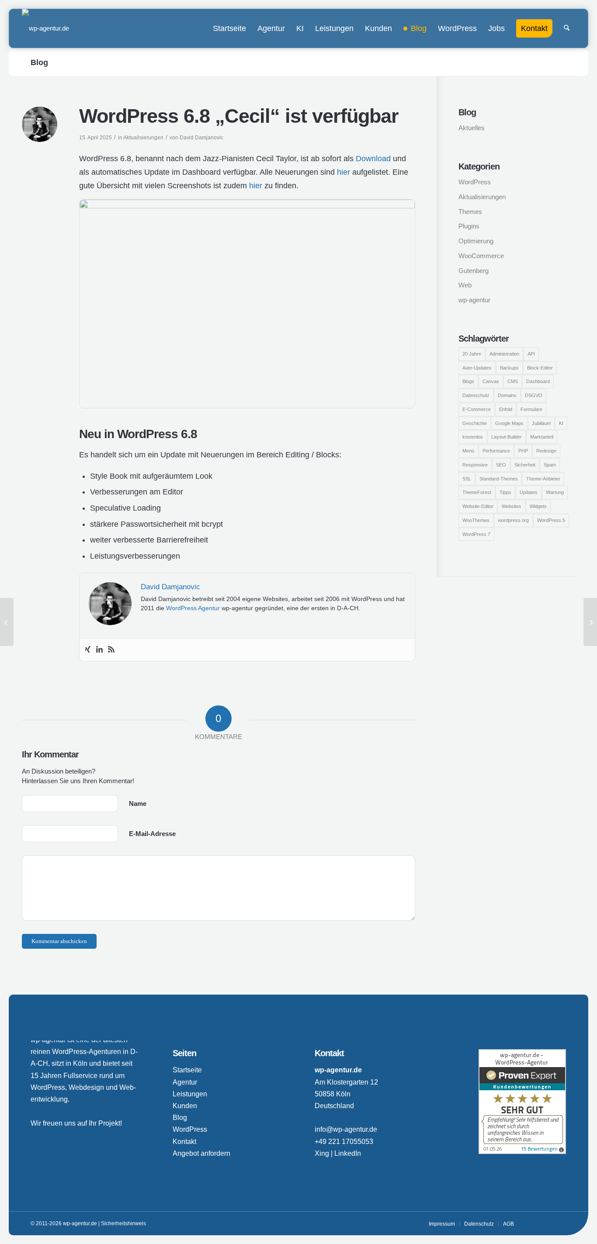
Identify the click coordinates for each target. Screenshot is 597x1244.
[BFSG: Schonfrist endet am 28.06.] (7, 622)
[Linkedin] (99, 650)
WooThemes (475, 520)
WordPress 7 (476, 534)
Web (465, 285)
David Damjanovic (201, 138)
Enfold (505, 409)
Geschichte (474, 423)
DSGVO (533, 395)
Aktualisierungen (143, 138)
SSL (466, 478)
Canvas (490, 381)
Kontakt (184, 1141)
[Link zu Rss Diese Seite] (559, 1223)
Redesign (546, 450)
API (531, 353)
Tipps (505, 492)
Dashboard (538, 381)
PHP (523, 450)
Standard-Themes (498, 478)
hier (343, 172)
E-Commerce (476, 409)
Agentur (185, 1082)
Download (373, 158)
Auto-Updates (477, 367)
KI (561, 423)
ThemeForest (476, 492)
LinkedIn (347, 1153)
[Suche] (566, 28)
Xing (322, 1153)
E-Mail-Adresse (152, 833)
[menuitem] (229, 28)
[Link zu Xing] (533, 1223)
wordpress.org (513, 520)
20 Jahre (471, 353)
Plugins (468, 226)
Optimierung (475, 241)
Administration (504, 353)
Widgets (538, 506)
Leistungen (190, 1094)
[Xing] (87, 650)
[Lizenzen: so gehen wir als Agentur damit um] (590, 622)
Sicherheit (524, 464)
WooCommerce (481, 255)
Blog (39, 62)
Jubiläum (541, 423)
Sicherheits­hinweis (123, 1223)
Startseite (187, 1070)
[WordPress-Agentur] (45, 28)
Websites (511, 506)
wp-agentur (474, 300)
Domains (507, 395)
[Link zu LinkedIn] (546, 1223)
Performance (496, 450)
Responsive (475, 464)
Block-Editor (540, 367)
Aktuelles (471, 127)
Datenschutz (475, 395)
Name (137, 803)
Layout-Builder (506, 436)
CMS (512, 381)
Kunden (185, 1105)
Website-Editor (477, 506)
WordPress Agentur (193, 608)
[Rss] (111, 650)
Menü (468, 450)
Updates (529, 492)
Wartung (555, 492)
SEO (501, 464)
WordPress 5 (551, 520)
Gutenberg (473, 270)
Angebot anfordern (201, 1153)
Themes (470, 211)
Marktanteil (541, 436)
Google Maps (509, 423)
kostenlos (472, 436)
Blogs (468, 381)
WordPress (474, 182)
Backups (509, 367)
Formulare (531, 409)
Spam (550, 464)
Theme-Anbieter (543, 478)
